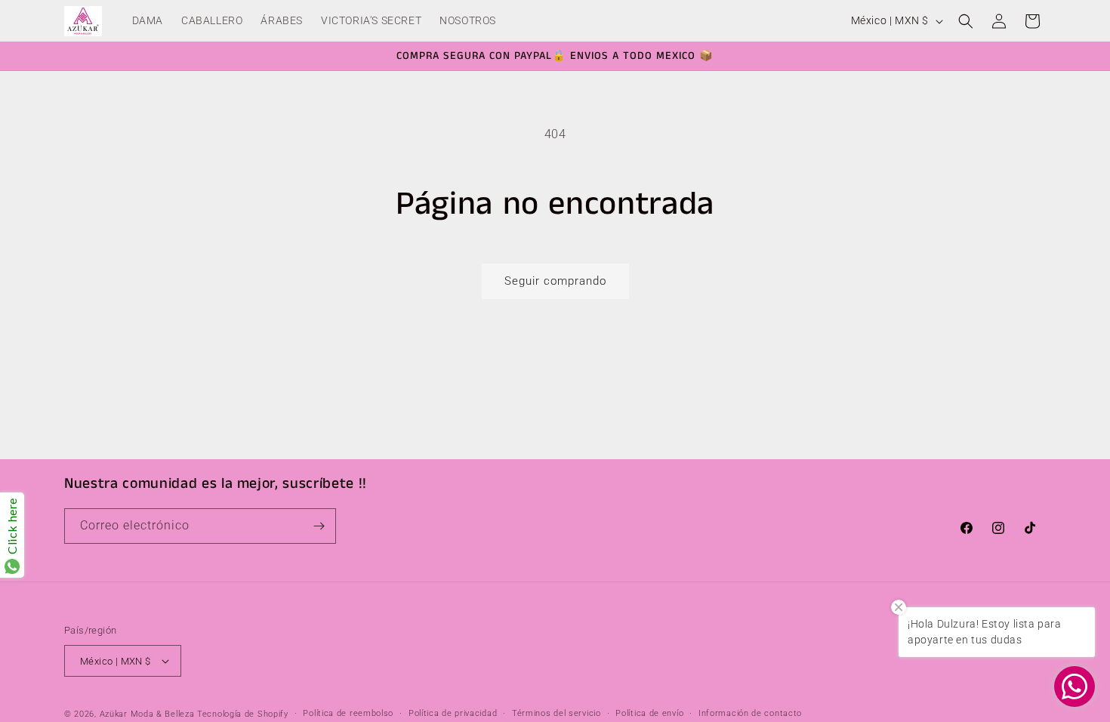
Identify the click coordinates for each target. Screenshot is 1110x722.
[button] (965, 21)
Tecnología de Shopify (242, 714)
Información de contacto (750, 713)
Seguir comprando (555, 281)
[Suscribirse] (318, 526)
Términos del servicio (556, 713)
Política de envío (649, 713)
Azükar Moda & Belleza (147, 714)
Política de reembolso (348, 713)
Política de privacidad (453, 713)
